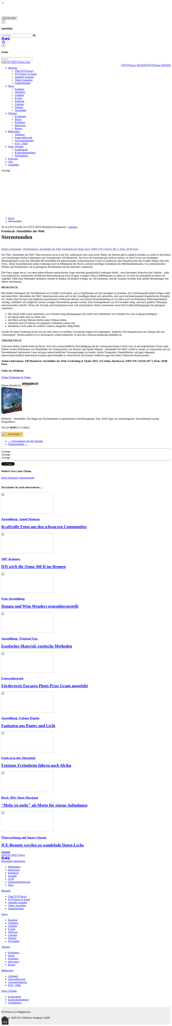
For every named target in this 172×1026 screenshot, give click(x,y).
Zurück (5, 852)
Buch (4, 477)
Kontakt (12, 875)
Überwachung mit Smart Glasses (23, 837)
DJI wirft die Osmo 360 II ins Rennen (33, 566)
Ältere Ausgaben (24, 80)
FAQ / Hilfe (21, 143)
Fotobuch (13, 477)
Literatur (19, 104)
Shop (11, 885)
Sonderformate (22, 83)
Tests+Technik (16, 146)
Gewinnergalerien (24, 140)
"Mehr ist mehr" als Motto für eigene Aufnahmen (44, 805)
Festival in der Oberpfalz (18, 758)
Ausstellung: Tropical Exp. (19, 638)
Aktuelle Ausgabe (24, 77)
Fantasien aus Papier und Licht (28, 725)
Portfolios (20, 122)
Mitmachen (14, 131)
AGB (11, 878)
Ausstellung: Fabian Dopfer (20, 718)
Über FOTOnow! (24, 70)
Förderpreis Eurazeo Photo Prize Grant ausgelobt (44, 686)
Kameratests (21, 149)
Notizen (19, 107)
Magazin (12, 67)
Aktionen (20, 134)
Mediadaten (14, 866)
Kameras (19, 89)
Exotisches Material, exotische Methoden (36, 646)
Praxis (18, 119)
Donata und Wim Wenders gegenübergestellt (39, 606)
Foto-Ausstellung (13, 598)
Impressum (14, 869)
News (11, 86)
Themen (12, 113)
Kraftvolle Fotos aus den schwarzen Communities (44, 526)
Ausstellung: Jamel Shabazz (20, 519)
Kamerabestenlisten (25, 152)
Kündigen (13, 872)
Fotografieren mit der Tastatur (25, 441)
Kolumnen (20, 116)
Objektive (20, 92)
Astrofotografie (26, 477)
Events (18, 98)
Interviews (20, 125)
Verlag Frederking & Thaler (16, 377)
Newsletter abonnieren (13, 861)
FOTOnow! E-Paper (26, 73)
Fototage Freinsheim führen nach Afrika (36, 765)
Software (19, 101)
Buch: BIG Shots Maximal (19, 797)
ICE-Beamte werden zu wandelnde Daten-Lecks (42, 845)
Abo (10, 161)
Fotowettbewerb (23, 137)
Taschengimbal (17, 444)
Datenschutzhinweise (19, 882)
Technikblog (21, 155)
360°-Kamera (10, 559)
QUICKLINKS (9, 18)
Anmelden (13, 164)
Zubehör (19, 95)
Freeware (13, 158)
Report (18, 128)
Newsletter (20, 110)
